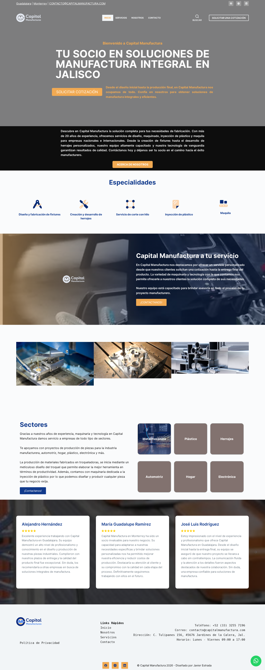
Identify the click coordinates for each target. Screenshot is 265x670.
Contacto (154, 17)
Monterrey (40, 3)
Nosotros (137, 17)
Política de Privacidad (39, 643)
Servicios (121, 17)
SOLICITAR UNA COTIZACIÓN (229, 17)
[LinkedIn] (246, 3)
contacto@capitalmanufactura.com (217, 630)
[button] (20, 367)
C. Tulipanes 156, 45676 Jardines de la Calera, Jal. (199, 635)
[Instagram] (238, 3)
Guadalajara (23, 3)
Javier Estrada (202, 665)
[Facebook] (231, 3)
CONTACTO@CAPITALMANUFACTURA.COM (77, 3)
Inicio (107, 17)
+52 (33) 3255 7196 (229, 625)
